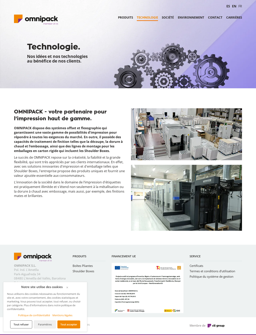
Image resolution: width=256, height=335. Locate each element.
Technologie (147, 18)
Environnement (191, 18)
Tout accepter (68, 324)
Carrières (234, 18)
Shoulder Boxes (83, 271)
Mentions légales (62, 315)
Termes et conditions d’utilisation (212, 271)
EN (234, 6)
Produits (125, 18)
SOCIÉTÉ (168, 18)
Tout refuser (21, 324)
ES (228, 6)
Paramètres (45, 324)
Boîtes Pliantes (83, 266)
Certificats (196, 266)
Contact (215, 18)
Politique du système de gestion (211, 276)
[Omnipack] (33, 258)
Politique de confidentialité (34, 315)
